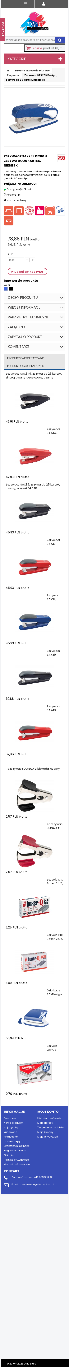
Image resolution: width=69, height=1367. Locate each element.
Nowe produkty (13, 1123)
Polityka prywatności (16, 1160)
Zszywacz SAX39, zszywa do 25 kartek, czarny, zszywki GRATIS (33, 486)
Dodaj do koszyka (28, 429)
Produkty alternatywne (25, 358)
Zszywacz (13, 75)
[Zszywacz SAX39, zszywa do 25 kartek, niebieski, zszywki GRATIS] (34, 622)
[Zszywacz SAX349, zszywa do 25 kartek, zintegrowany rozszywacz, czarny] (34, 400)
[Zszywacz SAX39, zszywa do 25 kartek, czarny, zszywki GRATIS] (34, 511)
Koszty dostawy (16, 200)
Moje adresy (45, 1123)
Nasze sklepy (12, 1141)
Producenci (11, 1136)
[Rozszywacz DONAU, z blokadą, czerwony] (34, 851)
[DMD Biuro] (34, 23)
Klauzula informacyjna (17, 1164)
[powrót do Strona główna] (8, 70)
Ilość (10, 254)
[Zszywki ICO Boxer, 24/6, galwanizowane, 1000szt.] (34, 906)
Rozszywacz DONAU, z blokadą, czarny (33, 769)
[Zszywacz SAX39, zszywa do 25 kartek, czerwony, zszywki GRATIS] (34, 567)
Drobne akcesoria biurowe (32, 70)
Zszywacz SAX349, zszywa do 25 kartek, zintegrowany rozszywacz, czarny (34, 375)
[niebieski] (6, 290)
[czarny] (11, 290)
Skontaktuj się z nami (17, 1146)
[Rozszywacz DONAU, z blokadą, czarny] (34, 795)
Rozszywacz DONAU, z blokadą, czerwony (55, 830)
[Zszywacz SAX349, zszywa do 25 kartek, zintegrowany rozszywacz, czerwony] (34, 456)
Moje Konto (47, 1111)
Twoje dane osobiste (50, 1127)
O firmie (9, 1155)
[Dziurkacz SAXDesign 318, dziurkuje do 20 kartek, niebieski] (34, 1017)
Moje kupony (45, 1132)
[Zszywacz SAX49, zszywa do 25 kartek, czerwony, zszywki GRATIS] (34, 733)
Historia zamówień (49, 1118)
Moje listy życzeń (47, 1136)
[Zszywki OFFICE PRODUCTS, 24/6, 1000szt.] (34, 1073)
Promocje (10, 1118)
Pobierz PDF (13, 195)
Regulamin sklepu (15, 1150)
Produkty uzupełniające (25, 366)
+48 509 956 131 (43, 1177)
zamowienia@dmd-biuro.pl (36, 1184)
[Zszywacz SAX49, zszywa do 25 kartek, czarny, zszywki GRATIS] (34, 678)
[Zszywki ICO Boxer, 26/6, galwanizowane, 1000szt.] (34, 962)
